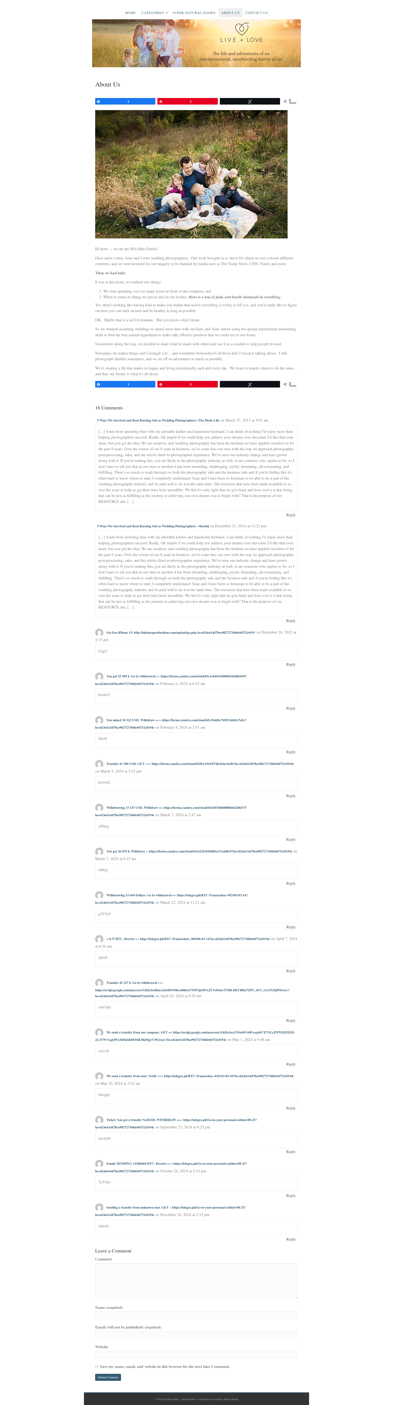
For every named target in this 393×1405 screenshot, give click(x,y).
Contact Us (256, 12)
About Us (230, 12)
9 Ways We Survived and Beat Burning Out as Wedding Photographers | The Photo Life (158, 420)
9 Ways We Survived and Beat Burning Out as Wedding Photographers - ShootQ (153, 526)
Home (130, 12)
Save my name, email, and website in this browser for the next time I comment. (165, 1366)
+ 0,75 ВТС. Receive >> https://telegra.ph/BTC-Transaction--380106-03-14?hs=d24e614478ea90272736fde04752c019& (188, 938)
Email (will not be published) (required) (128, 1327)
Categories (153, 12)
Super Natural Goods (194, 12)
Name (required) (109, 1307)
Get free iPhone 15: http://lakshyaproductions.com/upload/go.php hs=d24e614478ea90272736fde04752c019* (180, 632)
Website (101, 1346)
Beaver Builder (231, 1399)
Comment (103, 1259)
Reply (291, 514)
